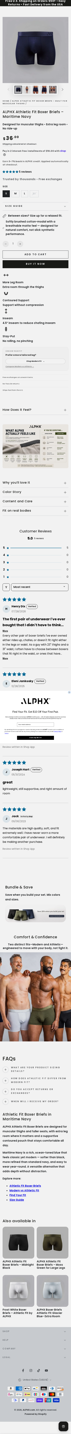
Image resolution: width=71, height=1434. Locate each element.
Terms (6, 733)
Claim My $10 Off (35, 738)
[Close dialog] (69, 692)
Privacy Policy (57, 732)
